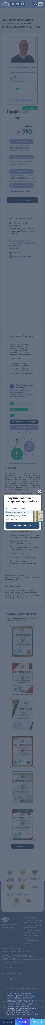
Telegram (36, 1022)
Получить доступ (22, 525)
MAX (21, 1022)
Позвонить (6, 1022)
